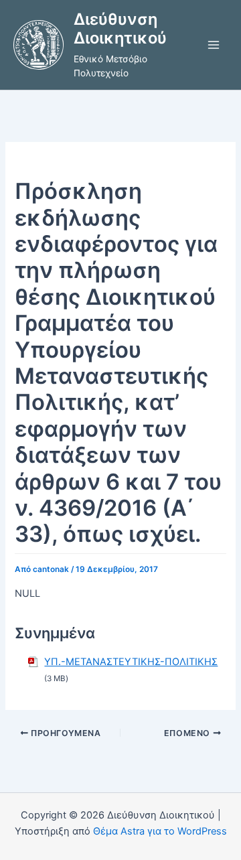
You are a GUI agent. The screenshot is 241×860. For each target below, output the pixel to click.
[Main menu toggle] (213, 45)
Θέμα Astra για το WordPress (160, 831)
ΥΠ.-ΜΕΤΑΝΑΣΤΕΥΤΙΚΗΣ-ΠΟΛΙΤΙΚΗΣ (131, 662)
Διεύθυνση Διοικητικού (120, 28)
